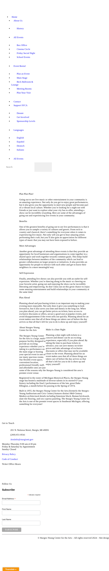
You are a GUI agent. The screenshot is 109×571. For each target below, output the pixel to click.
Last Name (6, 519)
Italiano (20, 150)
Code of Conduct (10, 459)
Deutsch (20, 146)
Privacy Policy (9, 454)
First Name (6, 509)
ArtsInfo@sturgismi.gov (21, 439)
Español (20, 142)
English (20, 138)
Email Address (9, 498)
